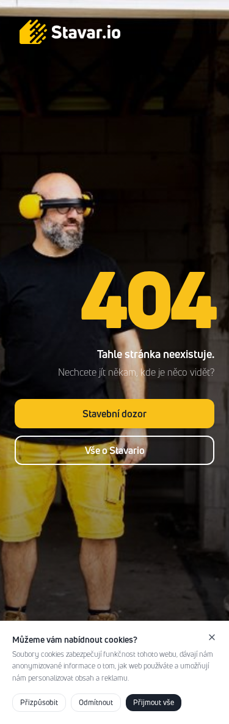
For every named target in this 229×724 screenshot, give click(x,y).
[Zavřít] (212, 637)
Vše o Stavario (115, 450)
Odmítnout (96, 702)
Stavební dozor (114, 413)
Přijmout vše (153, 702)
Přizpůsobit (39, 702)
